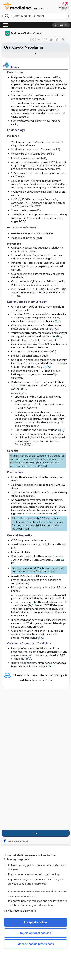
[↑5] (35, 833)
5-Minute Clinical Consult (27, 33)
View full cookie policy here (20, 910)
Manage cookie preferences (35, 943)
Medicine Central (25, 6)
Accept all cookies (35, 922)
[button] (61, 24)
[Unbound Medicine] (63, 5)
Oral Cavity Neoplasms (24, 47)
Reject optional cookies (35, 933)
